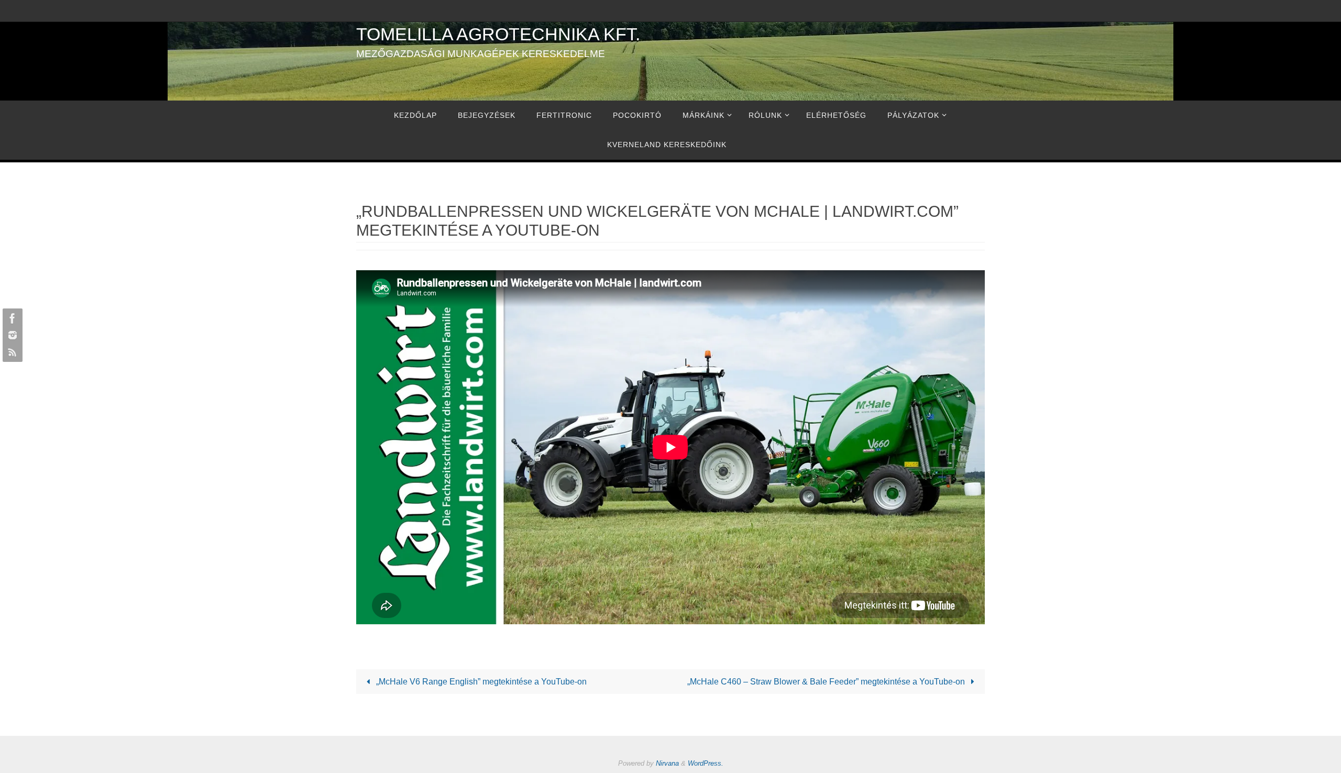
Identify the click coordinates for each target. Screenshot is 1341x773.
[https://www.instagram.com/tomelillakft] (11, 335)
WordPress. (705, 763)
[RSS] (11, 352)
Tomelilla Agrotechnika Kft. (498, 34)
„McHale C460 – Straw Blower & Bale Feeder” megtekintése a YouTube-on (827, 681)
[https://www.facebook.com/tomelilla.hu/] (11, 318)
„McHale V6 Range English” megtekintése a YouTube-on (480, 681)
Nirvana (667, 763)
